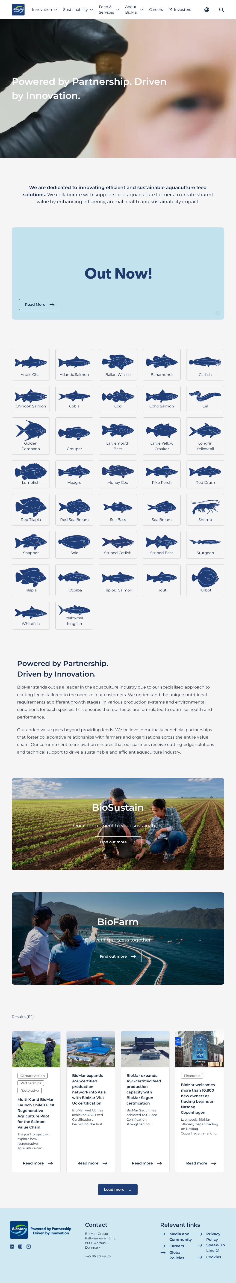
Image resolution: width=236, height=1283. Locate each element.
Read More (35, 304)
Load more (114, 1189)
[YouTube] (28, 1246)
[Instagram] (20, 1246)
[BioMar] (18, 9)
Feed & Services (106, 10)
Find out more (113, 842)
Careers (156, 9)
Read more (33, 1163)
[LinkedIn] (12, 1246)
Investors (182, 9)
